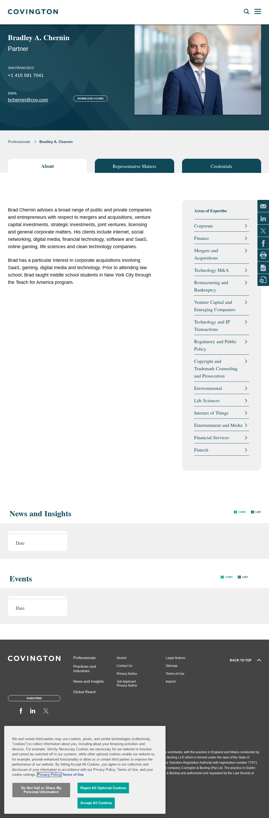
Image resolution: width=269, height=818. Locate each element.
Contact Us (124, 666)
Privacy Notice (127, 674)
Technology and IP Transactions (212, 325)
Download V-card (90, 98)
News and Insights (88, 681)
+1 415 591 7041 (26, 75)
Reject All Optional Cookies (103, 788)
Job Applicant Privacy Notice (127, 683)
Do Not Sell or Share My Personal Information (41, 790)
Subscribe (34, 698)
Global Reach (84, 692)
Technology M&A (211, 270)
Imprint (170, 681)
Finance (201, 238)
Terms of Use (175, 674)
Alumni (122, 658)
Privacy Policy (49, 775)
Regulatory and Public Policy (215, 345)
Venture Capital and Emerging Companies (214, 305)
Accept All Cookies (96, 803)
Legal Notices (175, 658)
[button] (240, 512)
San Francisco (21, 68)
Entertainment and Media (218, 425)
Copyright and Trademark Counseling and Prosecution (215, 368)
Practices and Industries (84, 668)
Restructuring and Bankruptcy (211, 286)
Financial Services (211, 437)
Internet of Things (211, 413)
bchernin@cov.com (28, 100)
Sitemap (172, 666)
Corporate (203, 225)
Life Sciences (207, 400)
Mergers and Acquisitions (206, 254)
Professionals (19, 142)
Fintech (201, 450)
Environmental (208, 388)
